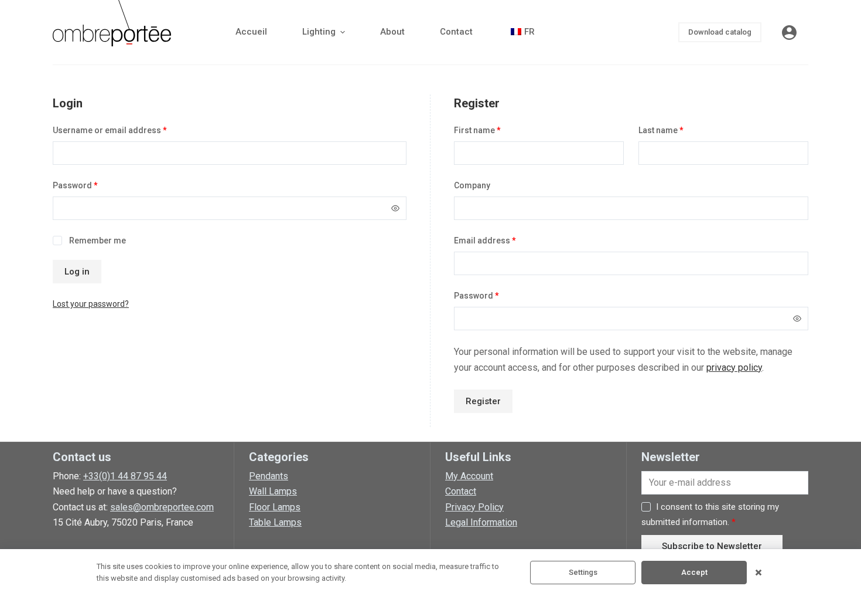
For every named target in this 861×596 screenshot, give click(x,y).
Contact (460, 491)
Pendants (268, 476)
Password (75, 185)
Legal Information (481, 522)
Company (472, 185)
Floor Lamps (274, 507)
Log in (77, 271)
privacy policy (734, 367)
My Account (469, 476)
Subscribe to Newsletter (712, 546)
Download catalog (719, 32)
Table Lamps (275, 522)
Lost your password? (91, 304)
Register (483, 401)
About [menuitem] (392, 31)
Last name (661, 130)
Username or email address (110, 130)
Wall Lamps (273, 491)
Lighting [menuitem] (319, 31)
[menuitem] (521, 32)
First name (477, 130)
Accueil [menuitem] (251, 31)
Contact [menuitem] (456, 31)
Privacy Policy (474, 507)
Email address (485, 240)
